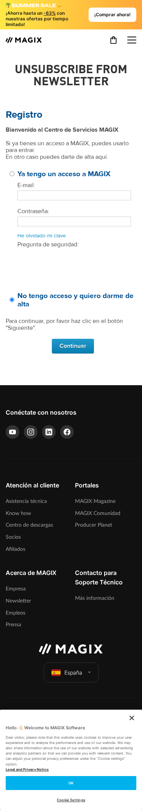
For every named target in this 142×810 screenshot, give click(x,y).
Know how (18, 513)
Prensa (13, 624)
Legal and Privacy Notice (27, 769)
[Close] (131, 718)
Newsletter (18, 601)
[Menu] (131, 40)
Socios (13, 537)
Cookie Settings (71, 800)
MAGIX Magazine (95, 501)
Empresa (16, 589)
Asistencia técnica (26, 501)
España (73, 672)
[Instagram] (30, 432)
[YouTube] (12, 432)
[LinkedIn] (49, 432)
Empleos (15, 613)
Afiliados (15, 549)
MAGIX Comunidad (97, 513)
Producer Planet (93, 525)
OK (71, 783)
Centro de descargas (29, 525)
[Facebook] (67, 432)
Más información (94, 598)
